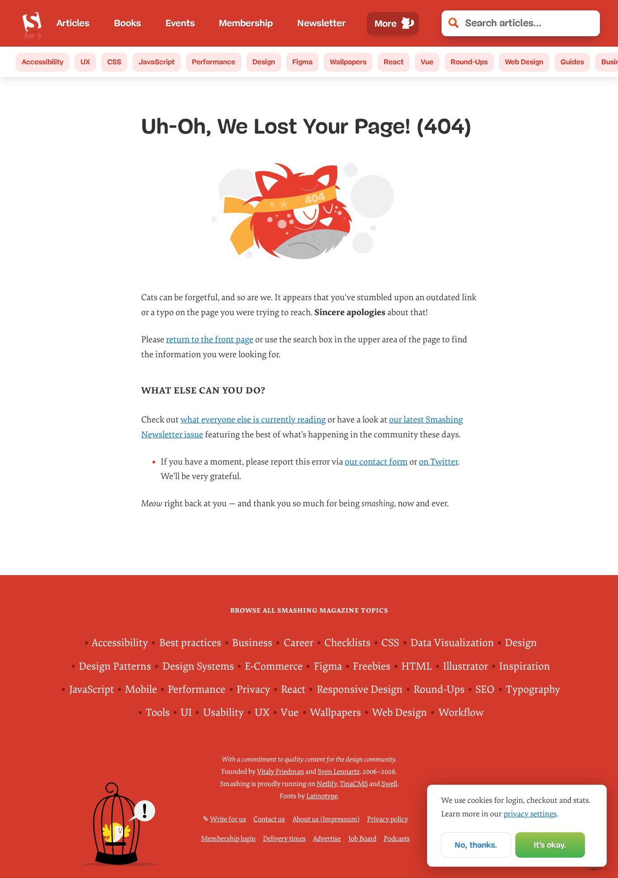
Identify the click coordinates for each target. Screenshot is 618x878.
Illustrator (465, 666)
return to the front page (209, 339)
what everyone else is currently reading (253, 419)
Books (127, 23)
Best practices (190, 643)
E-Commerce (274, 666)
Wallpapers (348, 62)
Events (180, 23)
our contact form (376, 461)
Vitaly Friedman (280, 772)
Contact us (269, 819)
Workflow (461, 712)
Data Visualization (452, 643)
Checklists (347, 643)
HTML (416, 666)
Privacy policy (387, 819)
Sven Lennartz (339, 772)
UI (186, 712)
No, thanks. (476, 844)
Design (263, 62)
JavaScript (156, 62)
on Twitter (438, 461)
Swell (389, 784)
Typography (533, 689)
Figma (302, 62)
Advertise (327, 839)
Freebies (371, 666)
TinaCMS (354, 784)
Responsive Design (360, 689)
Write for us (228, 819)
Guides (572, 62)
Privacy (253, 689)
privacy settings (530, 814)
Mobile (141, 689)
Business (252, 643)
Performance (213, 62)
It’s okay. (550, 844)
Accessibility (42, 62)
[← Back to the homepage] (31, 23)
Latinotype (322, 796)
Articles (73, 23)
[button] (588, 23)
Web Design (524, 62)
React (394, 62)
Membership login (228, 839)
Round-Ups (469, 62)
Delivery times (284, 839)
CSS (114, 62)
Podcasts (397, 839)
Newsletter (321, 23)
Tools (158, 712)
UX (85, 62)
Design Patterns (115, 666)
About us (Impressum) (326, 819)
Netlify (327, 784)
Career (299, 643)
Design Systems (198, 666)
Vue (427, 62)
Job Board (362, 839)
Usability (223, 712)
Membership (246, 23)
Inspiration (524, 666)
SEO (484, 689)
